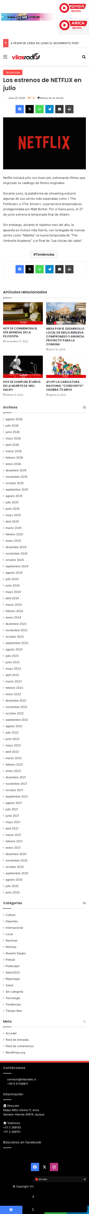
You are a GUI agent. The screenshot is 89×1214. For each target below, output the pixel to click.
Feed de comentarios (20, 1046)
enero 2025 (13, 540)
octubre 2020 (15, 866)
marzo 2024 (14, 604)
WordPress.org (15, 1052)
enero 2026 (13, 464)
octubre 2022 (15, 713)
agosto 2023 (14, 649)
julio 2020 (12, 886)
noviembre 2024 (17, 553)
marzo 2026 (14, 451)
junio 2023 (13, 662)
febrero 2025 (14, 534)
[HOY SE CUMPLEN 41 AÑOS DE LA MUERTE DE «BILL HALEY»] (23, 367)
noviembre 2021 (16, 783)
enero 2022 (13, 771)
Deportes (12, 921)
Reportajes (13, 978)
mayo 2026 (13, 438)
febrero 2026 (14, 457)
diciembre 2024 (16, 547)
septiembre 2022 (17, 719)
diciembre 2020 (16, 854)
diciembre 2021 (16, 777)
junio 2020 (13, 892)
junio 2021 (12, 815)
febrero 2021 (14, 841)
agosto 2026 (14, 419)
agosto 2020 (14, 879)
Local (9, 934)
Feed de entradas (17, 1039)
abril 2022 (12, 751)
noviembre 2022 (16, 707)
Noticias (11, 947)
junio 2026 (13, 432)
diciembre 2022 (16, 700)
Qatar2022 (13, 972)
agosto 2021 (14, 803)
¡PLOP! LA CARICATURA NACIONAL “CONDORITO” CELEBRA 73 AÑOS (65, 386)
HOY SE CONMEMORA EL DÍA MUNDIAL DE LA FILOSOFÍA (20, 332)
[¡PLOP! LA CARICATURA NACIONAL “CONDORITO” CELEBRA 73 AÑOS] (66, 367)
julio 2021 (12, 809)
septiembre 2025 (17, 489)
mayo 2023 (13, 668)
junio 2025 (12, 508)
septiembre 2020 (17, 873)
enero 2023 (13, 694)
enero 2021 (13, 847)
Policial (10, 959)
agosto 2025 (14, 496)
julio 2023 (12, 655)
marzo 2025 (14, 528)
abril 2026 (12, 444)
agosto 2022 (14, 726)
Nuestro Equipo (16, 953)
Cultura (10, 915)
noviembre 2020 (17, 860)
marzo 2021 (13, 834)
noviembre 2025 (16, 476)
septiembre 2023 (17, 643)
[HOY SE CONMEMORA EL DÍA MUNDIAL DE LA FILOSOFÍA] (23, 313)
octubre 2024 (15, 560)
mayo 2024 (13, 591)
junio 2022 (12, 739)
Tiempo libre (14, 1010)
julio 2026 (12, 425)
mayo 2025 (13, 515)
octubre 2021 (14, 790)
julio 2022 (12, 732)
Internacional (14, 927)
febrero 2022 (14, 764)
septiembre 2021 (17, 796)
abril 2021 (12, 828)
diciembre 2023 (16, 623)
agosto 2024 (14, 572)
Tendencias (12, 72)
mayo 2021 (13, 822)
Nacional (11, 940)
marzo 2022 (14, 758)
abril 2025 (12, 521)
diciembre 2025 (16, 470)
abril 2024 (12, 598)
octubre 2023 (15, 636)
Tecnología (13, 998)
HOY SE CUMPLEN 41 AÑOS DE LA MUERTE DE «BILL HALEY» (22, 386)
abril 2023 (12, 675)
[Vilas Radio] (25, 56)
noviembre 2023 (17, 630)
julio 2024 (12, 579)
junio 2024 (13, 585)
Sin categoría (14, 991)
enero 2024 (13, 617)
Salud (9, 985)
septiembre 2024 (17, 566)
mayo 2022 (13, 745)
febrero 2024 (14, 611)
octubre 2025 (15, 483)
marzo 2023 (14, 681)
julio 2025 (12, 502)
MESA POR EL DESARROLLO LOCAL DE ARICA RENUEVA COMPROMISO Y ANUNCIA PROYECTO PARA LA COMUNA (65, 336)
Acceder (11, 1033)
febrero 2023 (14, 687)
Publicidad (12, 966)
